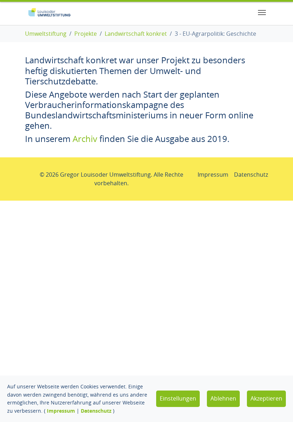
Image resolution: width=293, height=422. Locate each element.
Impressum (61, 410)
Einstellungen (178, 398)
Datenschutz (96, 410)
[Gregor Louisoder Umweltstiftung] (49, 12)
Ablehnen (223, 398)
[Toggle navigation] (262, 12)
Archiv (85, 138)
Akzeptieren (266, 398)
